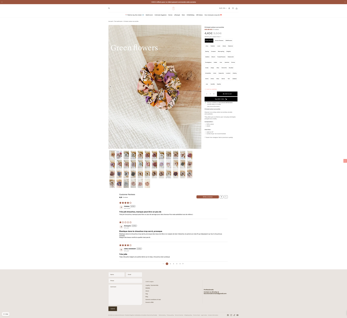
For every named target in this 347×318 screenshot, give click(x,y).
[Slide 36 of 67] (183, 164)
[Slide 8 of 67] (155, 155)
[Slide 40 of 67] (112, 173)
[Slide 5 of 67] (141, 155)
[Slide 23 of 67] (119, 164)
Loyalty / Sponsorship (151, 285)
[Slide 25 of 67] (134, 164)
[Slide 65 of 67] (141, 183)
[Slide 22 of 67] (112, 164)
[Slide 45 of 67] (141, 173)
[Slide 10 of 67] (162, 155)
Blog (146, 296)
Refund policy (162, 315)
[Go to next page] (183, 263)
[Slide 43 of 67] (127, 173)
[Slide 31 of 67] (162, 164)
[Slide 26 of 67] (141, 164)
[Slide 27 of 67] (148, 164)
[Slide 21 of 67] (190, 155)
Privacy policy (170, 315)
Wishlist (147, 288)
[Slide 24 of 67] (127, 164)
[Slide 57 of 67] (190, 173)
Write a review (208, 197)
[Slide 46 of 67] (148, 173)
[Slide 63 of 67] (134, 183)
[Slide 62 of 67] (127, 183)
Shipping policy (188, 315)
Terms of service (179, 315)
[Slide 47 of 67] (155, 173)
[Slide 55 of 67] (183, 173)
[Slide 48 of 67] (162, 173)
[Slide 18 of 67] (183, 155)
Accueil (110, 21)
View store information (213, 106)
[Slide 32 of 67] (169, 164)
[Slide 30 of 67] (155, 164)
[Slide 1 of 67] (112, 155)
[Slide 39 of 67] (190, 164)
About (147, 291)
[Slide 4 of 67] (134, 155)
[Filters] (221, 196)
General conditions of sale (153, 299)
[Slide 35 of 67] (176, 164)
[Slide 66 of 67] (148, 183)
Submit (113, 309)
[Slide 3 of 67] (127, 155)
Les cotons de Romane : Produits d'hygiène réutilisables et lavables (129, 315)
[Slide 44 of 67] (134, 173)
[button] (209, 29)
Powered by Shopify (152, 315)
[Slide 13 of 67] (169, 155)
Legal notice (204, 315)
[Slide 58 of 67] (112, 183)
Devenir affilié (149, 302)
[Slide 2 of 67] (119, 155)
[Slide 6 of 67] (148, 155)
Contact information (213, 315)
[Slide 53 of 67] (176, 173)
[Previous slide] (2, 2)
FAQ (146, 294)
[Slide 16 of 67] (176, 155)
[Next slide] (345, 2)
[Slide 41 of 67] (119, 173)
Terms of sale (196, 315)
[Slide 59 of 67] (119, 183)
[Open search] (109, 8)
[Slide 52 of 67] (169, 173)
